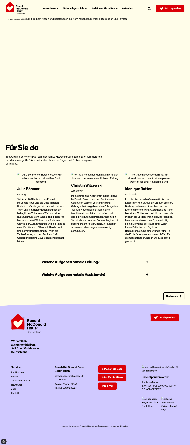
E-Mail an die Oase (112, 369)
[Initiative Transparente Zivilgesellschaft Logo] (170, 409)
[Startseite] (17, 8)
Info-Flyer (107, 386)
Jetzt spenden (173, 8)
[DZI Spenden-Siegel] (150, 406)
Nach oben (172, 296)
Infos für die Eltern (112, 377)
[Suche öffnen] (149, 8)
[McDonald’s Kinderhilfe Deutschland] (28, 332)
